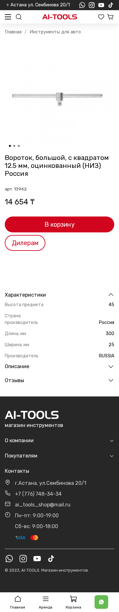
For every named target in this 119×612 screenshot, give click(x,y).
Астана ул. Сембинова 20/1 (40, 5)
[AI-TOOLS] (59, 17)
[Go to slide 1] (10, 146)
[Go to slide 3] (19, 146)
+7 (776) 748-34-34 (38, 494)
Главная (13, 32)
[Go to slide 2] (14, 146)
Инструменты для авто (55, 32)
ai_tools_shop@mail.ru (42, 505)
